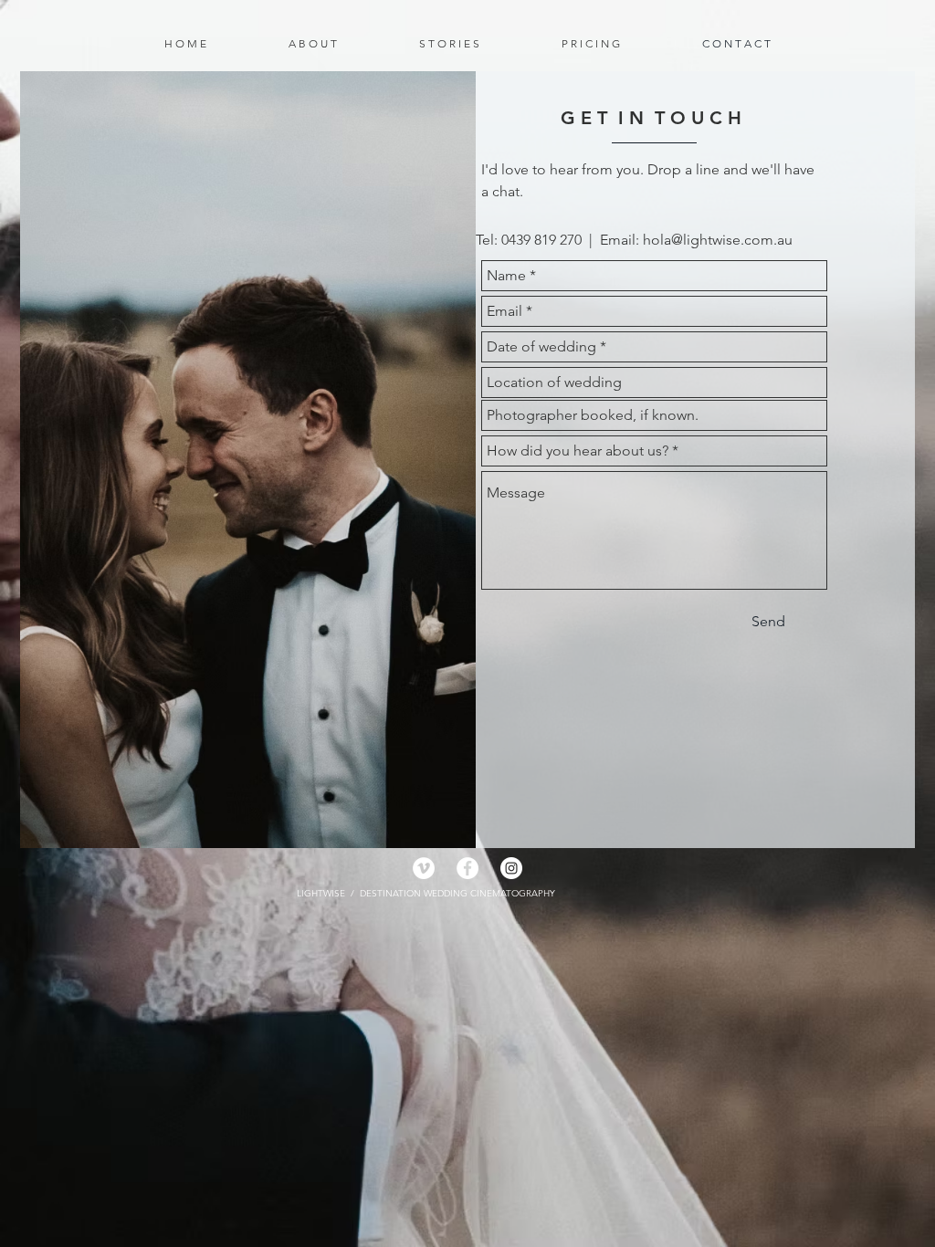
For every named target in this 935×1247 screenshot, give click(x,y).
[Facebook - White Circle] (467, 868)
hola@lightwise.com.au (718, 239)
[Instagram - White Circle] (511, 868)
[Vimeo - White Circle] (424, 868)
